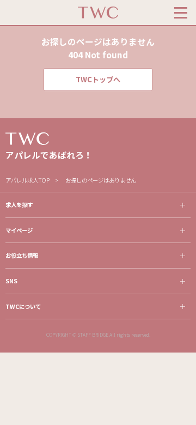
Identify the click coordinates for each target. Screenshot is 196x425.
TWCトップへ (98, 79)
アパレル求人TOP (27, 180)
